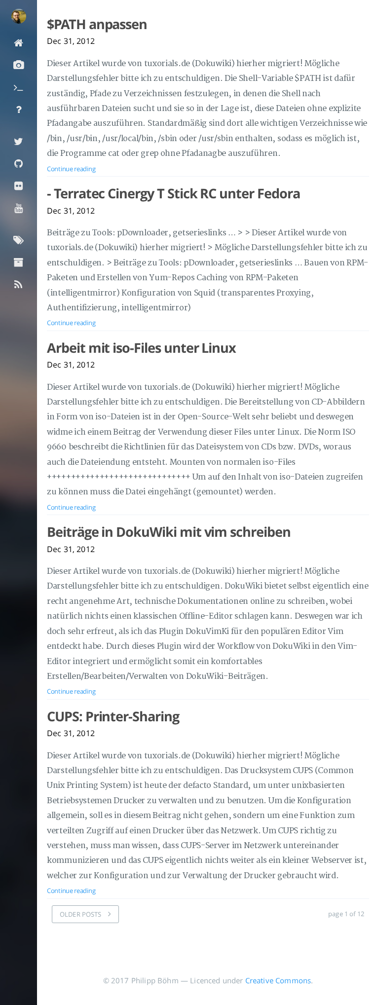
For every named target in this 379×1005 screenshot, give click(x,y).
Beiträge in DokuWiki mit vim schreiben (169, 532)
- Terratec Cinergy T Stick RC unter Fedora (173, 193)
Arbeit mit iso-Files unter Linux (141, 348)
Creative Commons (278, 980)
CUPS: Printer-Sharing (113, 716)
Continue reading (71, 168)
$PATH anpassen (97, 24)
